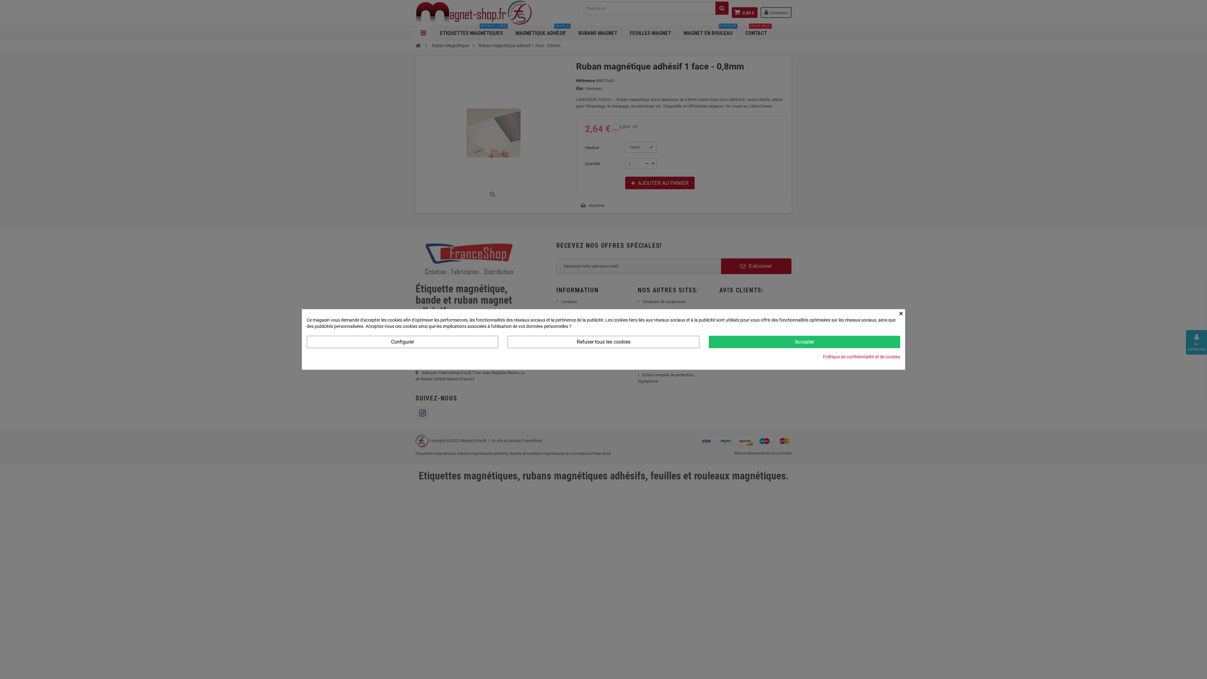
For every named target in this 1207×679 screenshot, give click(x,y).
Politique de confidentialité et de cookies (861, 357)
